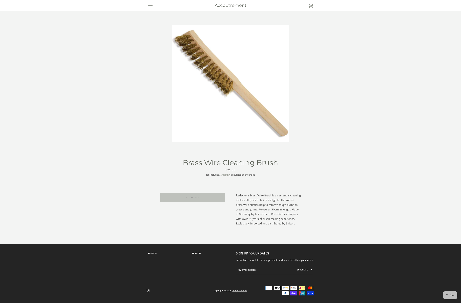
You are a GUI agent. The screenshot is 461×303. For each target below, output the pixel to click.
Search (152, 253)
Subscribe (303, 270)
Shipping (225, 174)
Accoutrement (231, 5)
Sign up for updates (252, 253)
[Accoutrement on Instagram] (147, 290)
